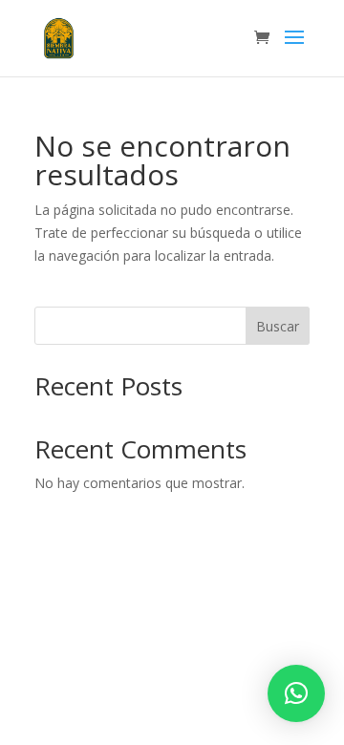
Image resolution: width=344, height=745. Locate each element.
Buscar (277, 326)
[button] (296, 693)
